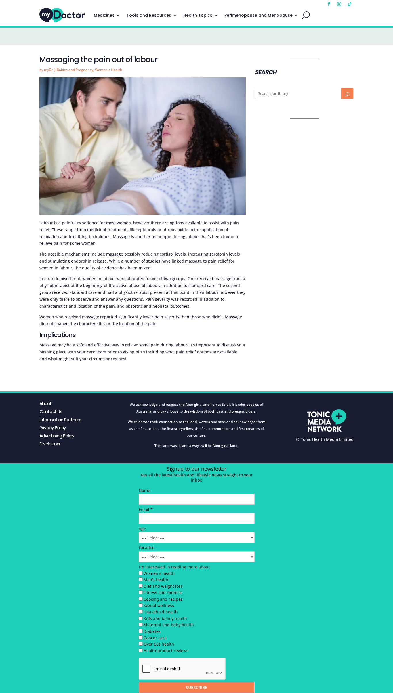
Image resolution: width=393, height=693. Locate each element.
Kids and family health (165, 618)
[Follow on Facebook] (329, 4)
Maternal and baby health (169, 624)
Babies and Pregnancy (75, 69)
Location (147, 547)
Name (144, 490)
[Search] (347, 93)
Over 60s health (159, 644)
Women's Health (108, 69)
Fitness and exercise (163, 592)
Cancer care (155, 637)
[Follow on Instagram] (339, 4)
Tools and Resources (149, 15)
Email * (146, 509)
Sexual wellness (159, 605)
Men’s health (156, 579)
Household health (161, 611)
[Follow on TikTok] (350, 4)
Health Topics (197, 15)
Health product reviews (166, 650)
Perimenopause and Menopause (258, 15)
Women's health (159, 573)
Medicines (104, 15)
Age (142, 528)
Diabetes (152, 631)
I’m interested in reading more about (174, 567)
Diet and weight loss (163, 586)
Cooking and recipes (163, 599)
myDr (48, 69)
